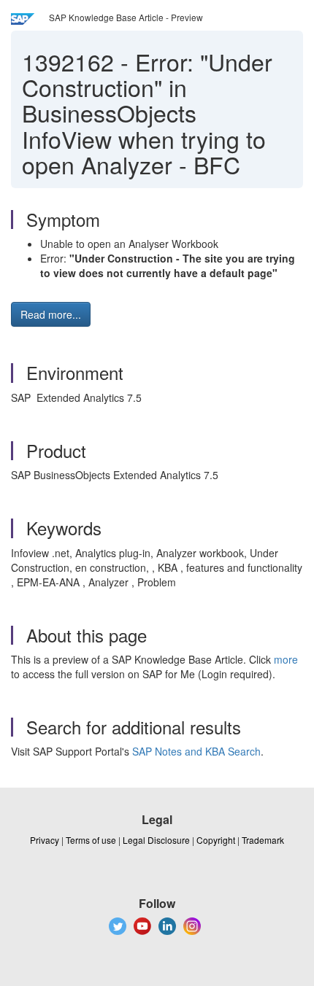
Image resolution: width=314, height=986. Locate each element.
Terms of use (91, 840)
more (286, 659)
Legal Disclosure (156, 840)
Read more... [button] (50, 314)
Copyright (215, 840)
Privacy (44, 840)
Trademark (263, 840)
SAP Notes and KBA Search (196, 751)
